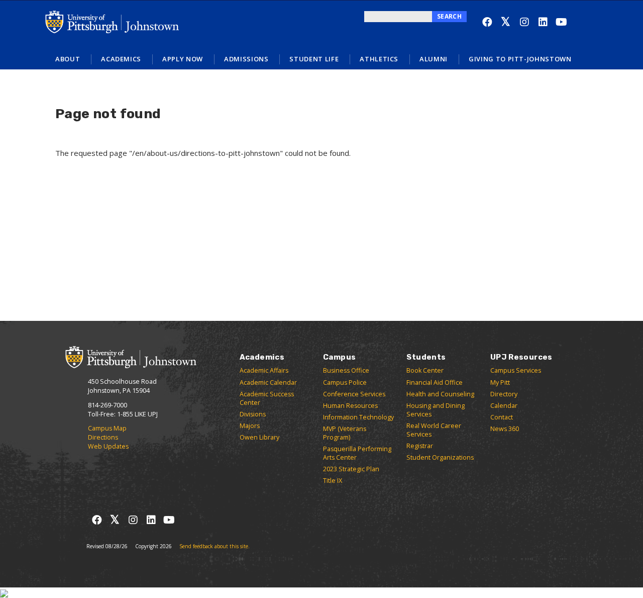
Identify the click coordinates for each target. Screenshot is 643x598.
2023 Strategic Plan (351, 469)
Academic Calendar (268, 382)
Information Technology (358, 417)
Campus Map (107, 428)
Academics (121, 58)
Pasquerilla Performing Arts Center (357, 453)
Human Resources (350, 405)
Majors (250, 425)
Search (449, 16)
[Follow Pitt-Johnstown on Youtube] (561, 22)
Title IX (332, 480)
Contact (501, 417)
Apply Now (182, 58)
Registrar (419, 446)
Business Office (346, 370)
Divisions (253, 414)
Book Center (425, 370)
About (67, 58)
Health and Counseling (440, 394)
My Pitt (500, 382)
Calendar (503, 405)
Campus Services (515, 370)
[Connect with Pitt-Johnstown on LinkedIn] (543, 22)
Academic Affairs (264, 370)
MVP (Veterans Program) (344, 433)
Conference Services (354, 394)
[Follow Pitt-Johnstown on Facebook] (487, 22)
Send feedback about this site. (214, 546)
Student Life (314, 58)
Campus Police (345, 382)
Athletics (379, 58)
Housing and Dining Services (435, 409)
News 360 (504, 428)
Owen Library (259, 437)
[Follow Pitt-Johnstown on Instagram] (524, 22)
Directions (103, 437)
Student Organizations (440, 457)
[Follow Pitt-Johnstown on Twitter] (505, 22)
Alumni (433, 58)
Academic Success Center (267, 398)
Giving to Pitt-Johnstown (520, 58)
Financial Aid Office (434, 382)
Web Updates (108, 446)
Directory (503, 394)
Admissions (246, 58)
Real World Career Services (433, 430)
